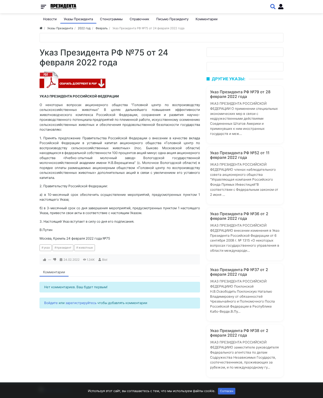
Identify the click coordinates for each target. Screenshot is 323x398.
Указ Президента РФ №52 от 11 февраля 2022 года (239, 155)
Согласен (226, 391)
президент (63, 247)
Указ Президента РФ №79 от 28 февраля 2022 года (240, 94)
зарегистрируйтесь (80, 303)
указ (47, 247)
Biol (104, 259)
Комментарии (54, 272)
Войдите (51, 303)
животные (85, 247)
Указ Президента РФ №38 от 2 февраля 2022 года (239, 332)
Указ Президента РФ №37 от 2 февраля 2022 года (239, 272)
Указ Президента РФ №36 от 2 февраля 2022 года (239, 216)
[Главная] (41, 28)
